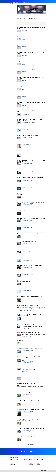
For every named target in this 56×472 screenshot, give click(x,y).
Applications (17, 2)
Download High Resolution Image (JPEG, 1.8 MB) (27, 430)
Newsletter (34, 463)
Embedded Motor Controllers (12, 464)
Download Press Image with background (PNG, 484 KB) (28, 121)
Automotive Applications (26, 460)
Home (10, 3)
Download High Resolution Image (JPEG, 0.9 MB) (27, 171)
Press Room (14, 3)
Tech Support (20, 2)
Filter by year (19, 22)
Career (26, 2)
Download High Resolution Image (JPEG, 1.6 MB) (27, 370)
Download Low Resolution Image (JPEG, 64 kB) (27, 220)
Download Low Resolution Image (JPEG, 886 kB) (26, 388)
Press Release (23, 31)
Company (24, 2)
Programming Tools (31, 463)
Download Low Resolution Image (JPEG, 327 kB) (27, 412)
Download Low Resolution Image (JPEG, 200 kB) (27, 422)
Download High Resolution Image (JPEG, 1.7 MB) (27, 394)
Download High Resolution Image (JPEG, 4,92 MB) (27, 411)
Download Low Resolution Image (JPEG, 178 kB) (27, 403)
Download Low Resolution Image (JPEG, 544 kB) (27, 163)
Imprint (13, 470)
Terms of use (19, 470)
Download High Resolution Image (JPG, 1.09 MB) (27, 283)
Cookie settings (22, 470)
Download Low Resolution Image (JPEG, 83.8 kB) (27, 342)
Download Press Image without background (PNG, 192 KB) (28, 113)
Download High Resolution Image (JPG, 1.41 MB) (25, 311)
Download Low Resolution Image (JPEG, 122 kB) (27, 267)
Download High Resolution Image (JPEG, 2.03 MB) (27, 328)
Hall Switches (11, 460)
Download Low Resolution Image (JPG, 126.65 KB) (27, 317)
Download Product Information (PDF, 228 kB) (27, 260)
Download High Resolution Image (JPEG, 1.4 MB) (27, 361)
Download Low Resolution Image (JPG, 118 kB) (27, 251)
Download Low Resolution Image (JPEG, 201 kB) (27, 351)
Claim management (31, 464)
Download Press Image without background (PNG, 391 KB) (28, 122)
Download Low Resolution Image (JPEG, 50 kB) (27, 137)
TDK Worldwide (38, 464)
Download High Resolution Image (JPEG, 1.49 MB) (27, 350)
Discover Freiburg (38, 463)
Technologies (14, 2)
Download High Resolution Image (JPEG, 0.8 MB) (27, 162)
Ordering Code (30, 460)
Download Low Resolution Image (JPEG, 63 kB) (27, 204)
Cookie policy (11, 470)
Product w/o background (25, 30)
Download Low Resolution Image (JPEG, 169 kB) (27, 362)
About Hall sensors (17, 460)
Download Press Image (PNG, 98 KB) (26, 129)
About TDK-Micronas (39, 460)
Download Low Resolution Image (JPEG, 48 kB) (27, 180)
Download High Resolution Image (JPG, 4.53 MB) (27, 243)
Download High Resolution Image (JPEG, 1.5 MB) (27, 336)
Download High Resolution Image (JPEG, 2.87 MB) (27, 266)
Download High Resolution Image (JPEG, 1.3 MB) (27, 187)
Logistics (34, 464)
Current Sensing (11, 463)
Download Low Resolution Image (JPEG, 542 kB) (27, 145)
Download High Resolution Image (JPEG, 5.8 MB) (27, 144)
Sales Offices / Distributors (43, 460)
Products (11, 2)
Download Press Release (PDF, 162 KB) (26, 114)
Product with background (25, 46)
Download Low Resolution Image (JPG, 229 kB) (27, 227)
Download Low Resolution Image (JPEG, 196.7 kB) (27, 371)
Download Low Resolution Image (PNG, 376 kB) (27, 235)
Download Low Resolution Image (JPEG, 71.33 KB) (27, 290)
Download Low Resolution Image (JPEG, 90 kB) (27, 196)
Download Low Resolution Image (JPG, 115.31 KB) (27, 274)
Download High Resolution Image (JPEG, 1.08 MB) (27, 203)
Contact (28, 2)
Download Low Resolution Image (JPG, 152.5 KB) (27, 298)
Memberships (35, 460)
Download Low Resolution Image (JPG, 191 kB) (27, 242)
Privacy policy (16, 470)
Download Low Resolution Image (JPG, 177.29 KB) (25, 310)
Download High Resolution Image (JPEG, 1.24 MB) (27, 219)
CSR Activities (35, 467)
